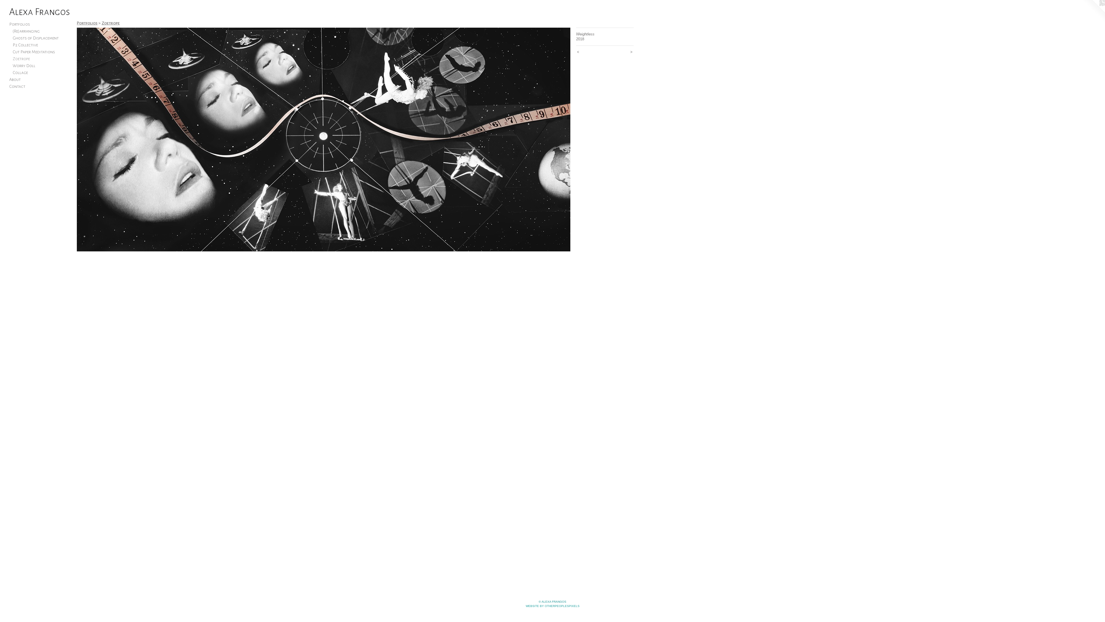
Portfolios (19, 24)
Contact (17, 86)
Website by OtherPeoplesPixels (553, 606)
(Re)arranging (26, 31)
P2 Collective (25, 45)
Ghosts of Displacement (36, 38)
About (15, 79)
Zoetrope (21, 58)
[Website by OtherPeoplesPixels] (1093, 11)
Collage (20, 72)
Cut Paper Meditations (34, 52)
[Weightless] (323, 139)
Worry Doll (24, 65)
